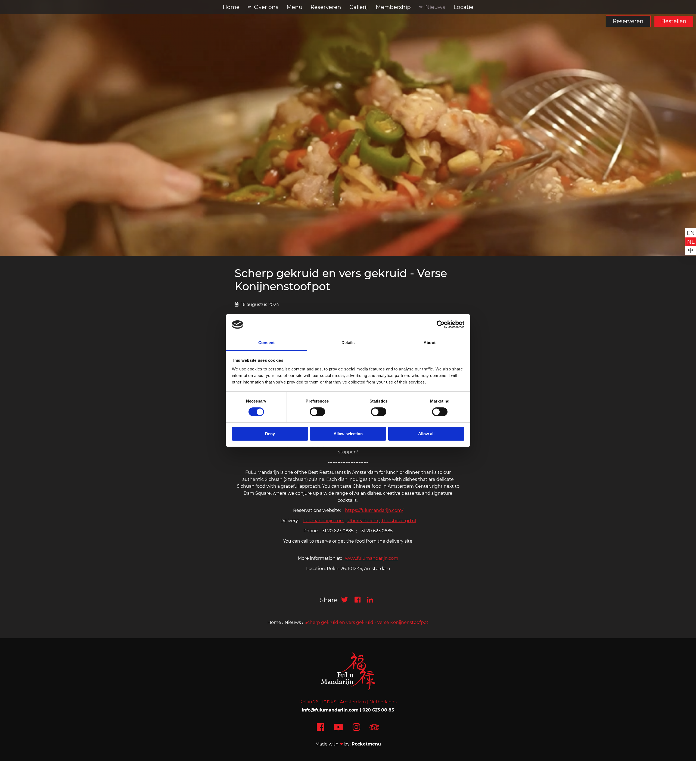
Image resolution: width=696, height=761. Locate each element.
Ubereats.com (362, 520)
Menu (294, 7)
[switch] (317, 411)
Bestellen (673, 21)
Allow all (426, 433)
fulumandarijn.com (323, 520)
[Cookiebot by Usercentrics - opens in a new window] (440, 324)
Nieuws (435, 7)
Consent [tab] (266, 342)
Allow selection (348, 433)
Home (231, 7)
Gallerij (358, 7)
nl (691, 242)
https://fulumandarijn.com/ (374, 510)
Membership (393, 7)
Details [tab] (348, 342)
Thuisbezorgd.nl (398, 520)
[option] (348, 128)
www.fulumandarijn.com (371, 558)
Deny (270, 433)
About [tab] (430, 342)
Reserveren (628, 21)
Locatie (463, 7)
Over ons (266, 7)
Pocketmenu (366, 744)
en (691, 233)
